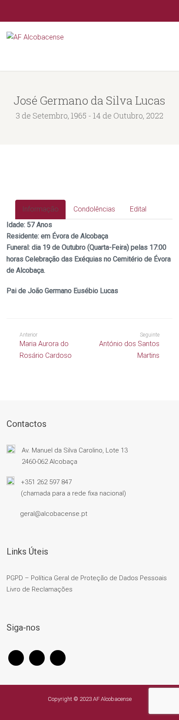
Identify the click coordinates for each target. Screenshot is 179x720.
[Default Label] (58, 657)
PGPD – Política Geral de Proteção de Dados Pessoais (87, 578)
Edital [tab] (138, 209)
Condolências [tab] (94, 209)
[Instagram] (37, 657)
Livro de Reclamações (40, 589)
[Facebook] (16, 657)
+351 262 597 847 (46, 482)
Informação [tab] (40, 209)
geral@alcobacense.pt (53, 514)
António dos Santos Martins (129, 349)
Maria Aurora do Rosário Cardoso (46, 345)
